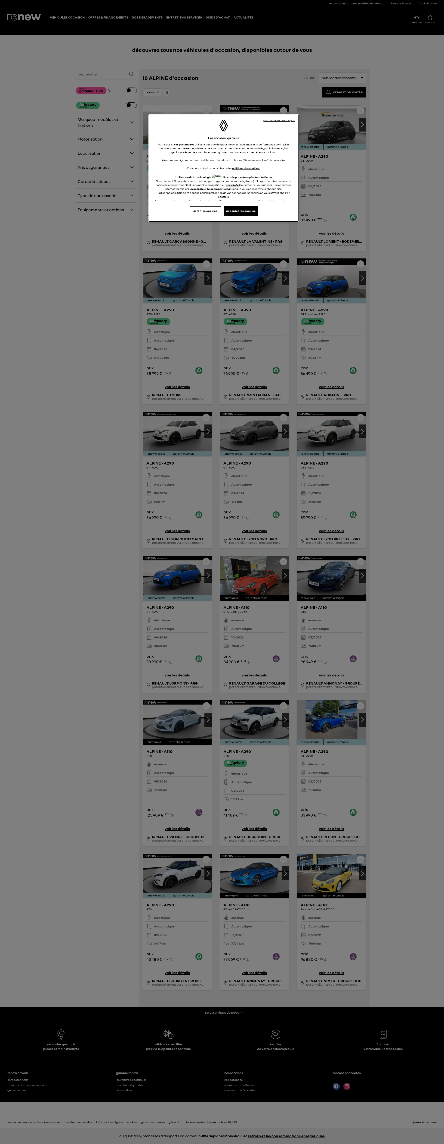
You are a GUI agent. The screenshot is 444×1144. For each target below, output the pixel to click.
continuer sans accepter (279, 120)
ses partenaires (184, 144)
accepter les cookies (241, 211)
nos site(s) (232, 185)
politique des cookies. (246, 168)
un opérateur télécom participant (211, 189)
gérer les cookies (205, 211)
